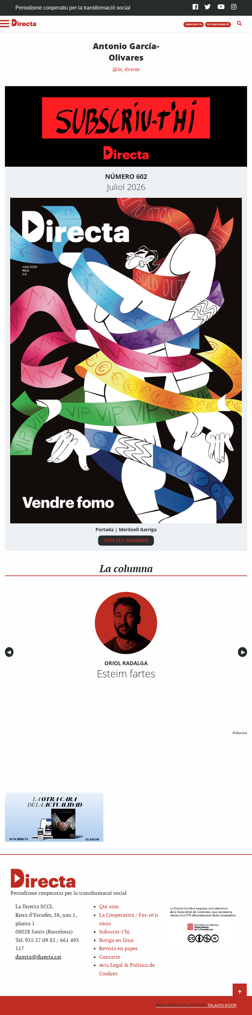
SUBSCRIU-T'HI (193, 24)
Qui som (109, 907)
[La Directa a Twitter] (207, 7)
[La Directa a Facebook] (195, 7)
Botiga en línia (116, 940)
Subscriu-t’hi (114, 932)
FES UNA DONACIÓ (218, 24)
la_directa (128, 69)
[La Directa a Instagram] (234, 7)
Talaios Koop (196, 1005)
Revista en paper (118, 949)
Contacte (109, 957)
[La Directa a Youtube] (221, 7)
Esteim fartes (126, 673)
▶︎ (244, 652)
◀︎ (10, 652)
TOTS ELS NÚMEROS (126, 540)
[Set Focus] (239, 23)
